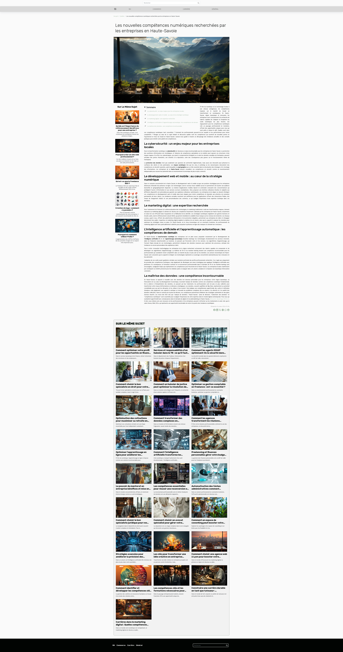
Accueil (116, 16)
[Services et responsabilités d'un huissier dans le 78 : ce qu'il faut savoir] (171, 337)
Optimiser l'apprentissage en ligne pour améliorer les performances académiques (131, 455)
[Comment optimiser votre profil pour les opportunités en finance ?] (133, 337)
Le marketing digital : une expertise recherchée (161, 119)
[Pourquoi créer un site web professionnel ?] (127, 146)
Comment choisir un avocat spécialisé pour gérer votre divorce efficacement (168, 523)
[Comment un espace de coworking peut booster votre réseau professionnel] (209, 507)
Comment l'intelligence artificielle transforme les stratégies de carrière (167, 455)
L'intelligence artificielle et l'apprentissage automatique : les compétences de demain (172, 122)
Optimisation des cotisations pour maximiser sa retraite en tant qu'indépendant (131, 421)
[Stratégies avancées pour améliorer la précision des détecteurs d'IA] (133, 541)
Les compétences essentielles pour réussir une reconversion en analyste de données (171, 489)
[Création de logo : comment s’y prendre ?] (127, 199)
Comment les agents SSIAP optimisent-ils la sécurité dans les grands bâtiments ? (208, 353)
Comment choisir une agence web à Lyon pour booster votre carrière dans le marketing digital (209, 557)
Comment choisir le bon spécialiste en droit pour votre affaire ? (132, 387)
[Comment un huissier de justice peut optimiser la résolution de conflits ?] (171, 371)
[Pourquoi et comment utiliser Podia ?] (127, 225)
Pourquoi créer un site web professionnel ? (127, 156)
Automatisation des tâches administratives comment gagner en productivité (206, 489)
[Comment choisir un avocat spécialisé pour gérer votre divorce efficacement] (171, 507)
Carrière (186, 9)
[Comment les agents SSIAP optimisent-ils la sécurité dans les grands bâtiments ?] (209, 337)
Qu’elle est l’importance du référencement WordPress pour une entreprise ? (127, 128)
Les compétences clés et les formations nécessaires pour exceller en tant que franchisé (170, 591)
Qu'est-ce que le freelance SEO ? (127, 182)
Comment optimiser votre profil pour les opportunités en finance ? (133, 353)
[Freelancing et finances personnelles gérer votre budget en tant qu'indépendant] (209, 439)
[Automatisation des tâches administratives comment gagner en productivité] (209, 473)
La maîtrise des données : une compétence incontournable (164, 126)
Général (215, 9)
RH (130, 9)
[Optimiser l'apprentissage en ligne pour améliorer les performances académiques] (133, 439)
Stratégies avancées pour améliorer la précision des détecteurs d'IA (129, 557)
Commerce (157, 9)
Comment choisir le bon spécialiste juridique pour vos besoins (131, 523)
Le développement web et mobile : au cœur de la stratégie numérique (168, 115)
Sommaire (151, 107)
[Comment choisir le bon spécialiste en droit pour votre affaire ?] (133, 371)
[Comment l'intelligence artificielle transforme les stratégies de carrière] (171, 439)
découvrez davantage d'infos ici (219, 299)
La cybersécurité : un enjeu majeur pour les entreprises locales (165, 111)
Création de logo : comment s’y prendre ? (127, 209)
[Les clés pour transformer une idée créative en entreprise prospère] (171, 541)
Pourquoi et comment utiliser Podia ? (127, 236)
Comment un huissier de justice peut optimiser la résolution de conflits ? (170, 387)
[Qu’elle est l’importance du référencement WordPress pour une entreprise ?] (127, 117)
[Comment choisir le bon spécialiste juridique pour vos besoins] (133, 507)
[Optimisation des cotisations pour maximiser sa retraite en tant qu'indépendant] (133, 405)
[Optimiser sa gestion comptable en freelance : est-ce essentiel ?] (209, 371)
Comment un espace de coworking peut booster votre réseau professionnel (207, 523)
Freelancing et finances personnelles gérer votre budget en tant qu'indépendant (209, 455)
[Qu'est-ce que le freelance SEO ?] (127, 172)
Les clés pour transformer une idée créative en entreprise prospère (170, 557)
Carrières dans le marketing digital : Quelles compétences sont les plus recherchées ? (131, 625)
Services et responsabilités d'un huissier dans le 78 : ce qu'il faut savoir (171, 353)
